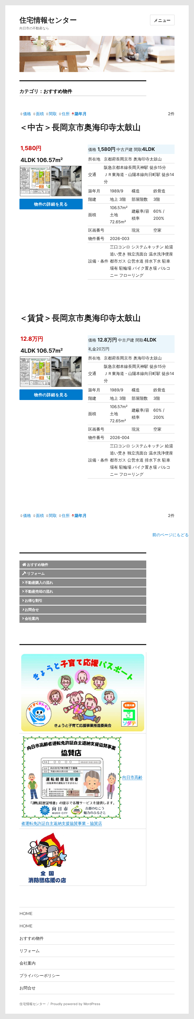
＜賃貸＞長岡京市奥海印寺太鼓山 (80, 318)
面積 (40, 113)
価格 (27, 113)
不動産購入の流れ (38, 582)
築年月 (81, 113)
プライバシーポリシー (39, 975)
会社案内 (31, 618)
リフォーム (35, 573)
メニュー (162, 20)
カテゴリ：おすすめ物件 (45, 91)
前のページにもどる (170, 534)
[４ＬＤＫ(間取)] (35, 181)
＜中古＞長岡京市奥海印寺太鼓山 (80, 127)
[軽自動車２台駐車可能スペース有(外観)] (66, 181)
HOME (26, 913)
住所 (66, 113)
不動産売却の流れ (38, 591)
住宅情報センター (48, 20)
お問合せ (31, 609)
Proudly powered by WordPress (75, 1004)
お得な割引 (33, 600)
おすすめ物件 (37, 564)
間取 (53, 113)
